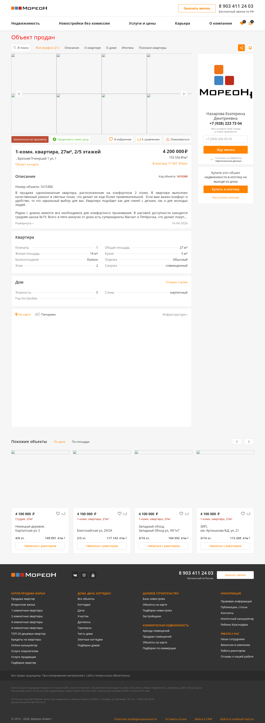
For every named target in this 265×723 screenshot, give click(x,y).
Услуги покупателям (24, 651)
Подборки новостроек (157, 610)
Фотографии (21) (47, 47)
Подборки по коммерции (159, 648)
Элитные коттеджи (90, 639)
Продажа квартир (23, 598)
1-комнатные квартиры (27, 610)
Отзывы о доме (177, 282)
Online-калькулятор (24, 645)
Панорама (48, 314)
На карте (24, 314)
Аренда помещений (156, 630)
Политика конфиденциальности (135, 719)
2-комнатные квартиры (27, 616)
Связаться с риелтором (40, 546)
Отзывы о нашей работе (237, 656)
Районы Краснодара (234, 624)
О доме (111, 47)
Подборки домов (89, 645)
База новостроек (154, 598)
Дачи (81, 610)
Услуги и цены (142, 23)
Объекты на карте (155, 604)
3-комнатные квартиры (27, 622)
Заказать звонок (197, 8)
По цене (59, 441)
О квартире (92, 47)
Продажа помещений (157, 636)
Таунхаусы (85, 628)
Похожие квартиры (152, 47)
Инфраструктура (174, 314)
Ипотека (127, 47)
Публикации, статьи (234, 607)
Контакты (227, 613)
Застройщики (152, 616)
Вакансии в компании (235, 645)
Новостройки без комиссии (84, 23)
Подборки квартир (23, 662)
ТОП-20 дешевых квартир (28, 633)
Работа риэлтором (233, 650)
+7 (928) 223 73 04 (226, 123)
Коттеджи (84, 604)
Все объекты (86, 598)
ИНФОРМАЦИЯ (231, 593)
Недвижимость (25, 23)
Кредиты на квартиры (26, 639)
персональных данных (228, 161)
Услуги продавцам (23, 657)
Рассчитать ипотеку (225, 197)
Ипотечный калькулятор (237, 618)
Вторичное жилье (23, 604)
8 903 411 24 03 (236, 6)
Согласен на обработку (228, 159)
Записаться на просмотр (30, 139)
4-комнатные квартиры (27, 628)
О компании (220, 23)
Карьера (182, 23)
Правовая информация (236, 601)
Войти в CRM (203, 719)
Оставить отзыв (175, 719)
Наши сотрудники (233, 639)
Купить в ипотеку (225, 189)
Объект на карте (27, 164)
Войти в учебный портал (237, 719)
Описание (72, 47)
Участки (83, 616)
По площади (81, 441)
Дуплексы (84, 622)
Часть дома (85, 633)
